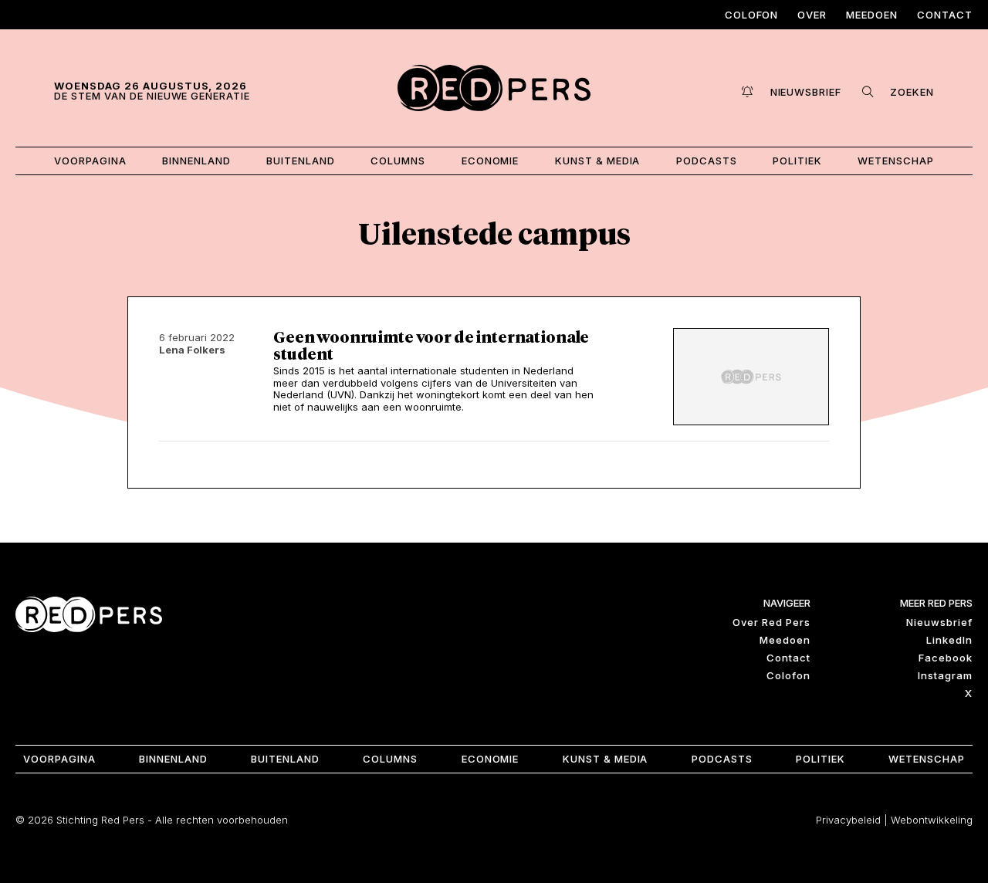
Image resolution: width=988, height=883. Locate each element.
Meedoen (872, 14)
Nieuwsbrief (939, 622)
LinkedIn (949, 640)
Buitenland (300, 160)
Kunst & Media (598, 160)
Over (812, 14)
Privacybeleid (848, 820)
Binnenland (196, 160)
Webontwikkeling (932, 820)
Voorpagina (90, 160)
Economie (490, 160)
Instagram (945, 675)
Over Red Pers (771, 622)
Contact (945, 14)
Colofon (752, 14)
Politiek (797, 160)
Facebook (946, 657)
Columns (397, 160)
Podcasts (706, 160)
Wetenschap (896, 160)
